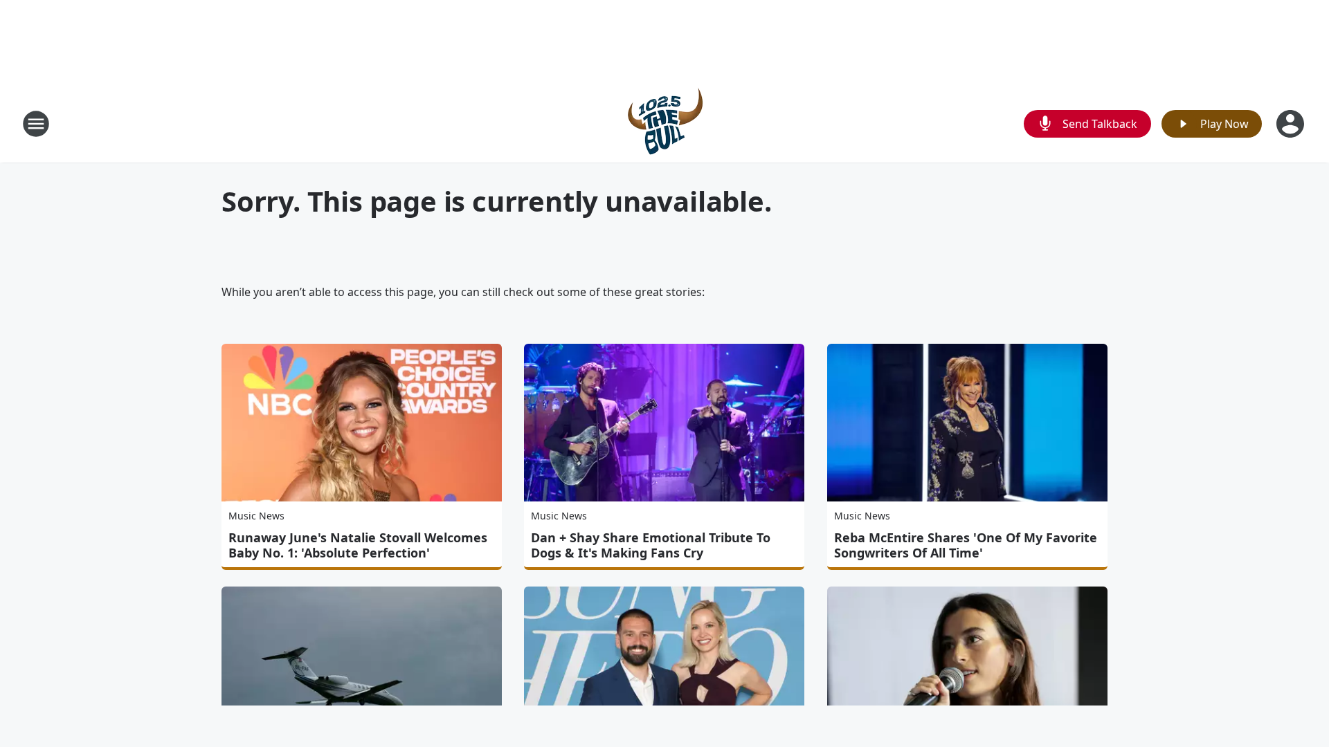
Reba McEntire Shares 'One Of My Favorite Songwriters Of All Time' (965, 545)
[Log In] (1291, 124)
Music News (256, 515)
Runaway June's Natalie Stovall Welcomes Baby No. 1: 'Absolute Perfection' (357, 545)
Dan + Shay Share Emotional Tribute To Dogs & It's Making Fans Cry (650, 545)
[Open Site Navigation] (36, 124)
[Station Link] (664, 123)
